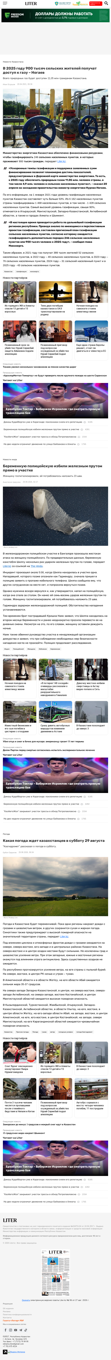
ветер (52, 1032)
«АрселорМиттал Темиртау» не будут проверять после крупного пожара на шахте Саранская (55, 375)
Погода (35, 1032)
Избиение (43, 649)
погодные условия (66, 1032)
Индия (6, 649)
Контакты (7, 1317)
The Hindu (37, 566)
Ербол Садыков (9, 853)
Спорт (9, 406)
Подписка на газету (95, 3)
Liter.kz (61, 161)
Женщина (31, 649)
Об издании (8, 1308)
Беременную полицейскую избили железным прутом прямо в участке (41, 429)
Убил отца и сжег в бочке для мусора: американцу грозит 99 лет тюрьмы (43, 741)
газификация (21, 271)
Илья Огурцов (9, 84)
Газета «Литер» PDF (13, 1320)
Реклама (6, 1311)
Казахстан (8, 271)
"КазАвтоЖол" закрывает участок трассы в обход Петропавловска (40, 436)
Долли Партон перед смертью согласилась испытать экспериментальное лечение (49, 750)
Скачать (26, 1300)
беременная (55, 649)
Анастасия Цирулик (12, 482)
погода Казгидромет (84, 1032)
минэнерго (34, 271)
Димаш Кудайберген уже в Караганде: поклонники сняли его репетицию (43, 422)
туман (44, 1032)
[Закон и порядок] (63, 3)
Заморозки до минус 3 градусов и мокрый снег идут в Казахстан (39, 1124)
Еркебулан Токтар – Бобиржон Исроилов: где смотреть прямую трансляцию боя (53, 410)
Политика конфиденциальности (17, 1314)
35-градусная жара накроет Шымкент (24, 1133)
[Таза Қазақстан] (80, 3)
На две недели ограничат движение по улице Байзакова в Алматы (40, 444)
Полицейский (18, 649)
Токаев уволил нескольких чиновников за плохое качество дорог (39, 367)
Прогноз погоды (22, 1032)
